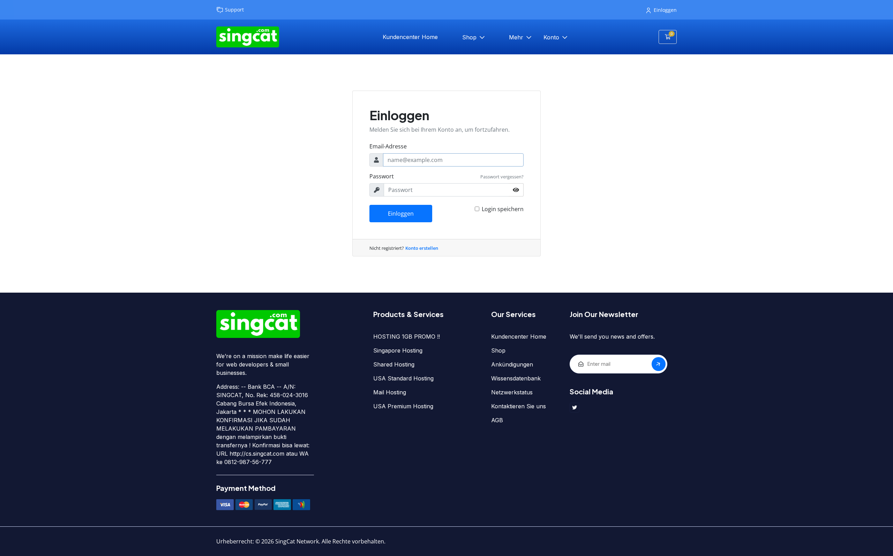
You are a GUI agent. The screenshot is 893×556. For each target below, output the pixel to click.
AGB (497, 420)
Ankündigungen (512, 364)
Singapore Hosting (397, 350)
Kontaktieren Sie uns (518, 406)
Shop (470, 37)
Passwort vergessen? (502, 176)
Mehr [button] (517, 37)
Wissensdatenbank (516, 378)
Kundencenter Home (410, 36)
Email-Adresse (388, 146)
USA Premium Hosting (403, 406)
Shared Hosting (393, 364)
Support (234, 9)
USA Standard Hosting (403, 378)
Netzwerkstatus (512, 392)
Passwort (381, 176)
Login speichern (503, 209)
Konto (552, 37)
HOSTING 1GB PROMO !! (406, 336)
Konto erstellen (421, 248)
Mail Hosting (389, 392)
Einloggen (665, 10)
